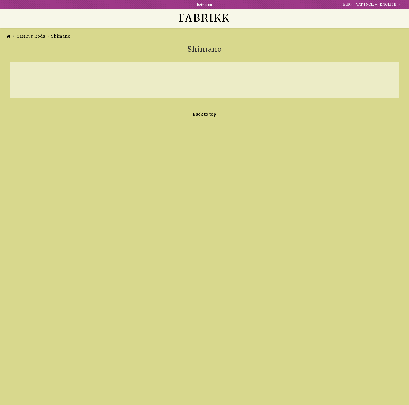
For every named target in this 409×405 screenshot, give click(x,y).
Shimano (60, 36)
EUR (347, 4)
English (389, 4)
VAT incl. (365, 4)
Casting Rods (30, 36)
